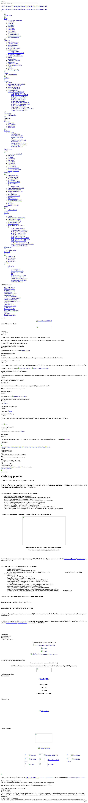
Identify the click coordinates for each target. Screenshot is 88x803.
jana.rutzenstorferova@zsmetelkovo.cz (16, 623)
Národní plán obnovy (13, 90)
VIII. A (41, 447)
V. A (27, 447)
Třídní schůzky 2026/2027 (15, 65)
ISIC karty (10, 68)
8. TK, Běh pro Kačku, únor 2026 (20, 104)
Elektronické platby (13, 63)
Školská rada (11, 62)
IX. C (48, 447)
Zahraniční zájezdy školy (14, 87)
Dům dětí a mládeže (53, 760)
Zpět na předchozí (7, 468)
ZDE (6, 403)
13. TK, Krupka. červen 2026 (19, 110)
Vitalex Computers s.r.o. (46, 777)
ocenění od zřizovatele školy (40, 368)
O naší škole (11, 22)
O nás (5, 150)
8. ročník (44, 651)
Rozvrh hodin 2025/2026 (45, 321)
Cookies (83, 777)
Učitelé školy (11, 28)
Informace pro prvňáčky (14, 54)
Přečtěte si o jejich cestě (20, 396)
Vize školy (10, 23)
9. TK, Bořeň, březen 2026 (18, 105)
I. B (4, 447)
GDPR (9, 66)
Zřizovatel (33, 755)
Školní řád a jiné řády (13, 70)
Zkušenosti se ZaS (16, 141)
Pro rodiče (7, 172)
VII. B (37, 447)
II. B (12, 447)
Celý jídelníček (5, 675)
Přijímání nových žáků (14, 48)
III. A (17, 447)
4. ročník (44, 648)
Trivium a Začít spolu (17, 137)
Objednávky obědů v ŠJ (51, 755)
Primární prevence (12, 50)
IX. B (44, 447)
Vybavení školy (12, 32)
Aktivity (6, 213)
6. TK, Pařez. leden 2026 (18, 101)
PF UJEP (50, 764)
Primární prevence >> (10, 295)
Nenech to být (15, 51)
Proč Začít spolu (15, 134)
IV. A (24, 447)
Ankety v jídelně (12, 74)
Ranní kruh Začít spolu (17, 135)
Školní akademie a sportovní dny (16, 84)
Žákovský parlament (13, 37)
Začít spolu (11, 132)
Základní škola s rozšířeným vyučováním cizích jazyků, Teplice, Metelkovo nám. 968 (24, 6)
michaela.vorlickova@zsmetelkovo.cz (74, 559)
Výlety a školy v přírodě (14, 85)
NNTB (32, 764)
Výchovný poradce (13, 43)
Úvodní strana (8, 149)
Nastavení (7, 790)
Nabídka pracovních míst (14, 36)
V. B (30, 447)
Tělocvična (11, 26)
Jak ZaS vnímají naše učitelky (19, 143)
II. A (9, 447)
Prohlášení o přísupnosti (73, 777)
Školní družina (11, 127)
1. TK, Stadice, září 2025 (18, 93)
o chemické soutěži (24, 368)
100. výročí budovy (13, 42)
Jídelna (6, 206)
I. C (6, 447)
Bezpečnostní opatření (14, 60)
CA (12, 138)
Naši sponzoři (11, 29)
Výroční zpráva (12, 115)
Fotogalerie (7, 252)
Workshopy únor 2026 (17, 146)
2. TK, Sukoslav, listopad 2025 (19, 95)
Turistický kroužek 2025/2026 (16, 92)
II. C (14, 447)
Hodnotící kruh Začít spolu (18, 140)
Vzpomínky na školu (13, 34)
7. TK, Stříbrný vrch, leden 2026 (20, 102)
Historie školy (11, 25)
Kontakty (6, 253)
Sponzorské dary (12, 59)
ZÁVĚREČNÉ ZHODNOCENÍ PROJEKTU (44, 654)
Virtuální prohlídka (45, 748)
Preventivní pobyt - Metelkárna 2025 (45, 645)
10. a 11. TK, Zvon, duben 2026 (20, 107)
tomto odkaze (26, 350)
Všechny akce (5, 637)
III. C (20, 447)
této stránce (66, 439)
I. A (2, 447)
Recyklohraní (76, 755)
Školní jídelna (11, 126)
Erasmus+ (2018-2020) (14, 88)
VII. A (33, 447)
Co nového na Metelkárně (15, 20)
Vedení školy (11, 123)
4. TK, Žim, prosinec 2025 (18, 98)
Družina (6, 211)
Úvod (11, 467)
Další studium (11, 46)
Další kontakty (11, 124)
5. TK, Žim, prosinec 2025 (18, 99)
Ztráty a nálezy (45, 711)
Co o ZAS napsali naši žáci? (18, 145)
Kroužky (10, 82)
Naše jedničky (11, 31)
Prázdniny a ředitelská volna (15, 56)
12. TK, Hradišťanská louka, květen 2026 (22, 108)
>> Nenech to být (12, 296)
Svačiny (10, 57)
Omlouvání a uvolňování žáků (16, 53)
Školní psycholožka (13, 45)
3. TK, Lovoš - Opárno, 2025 (19, 96)
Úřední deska (7, 247)
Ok (2, 790)
